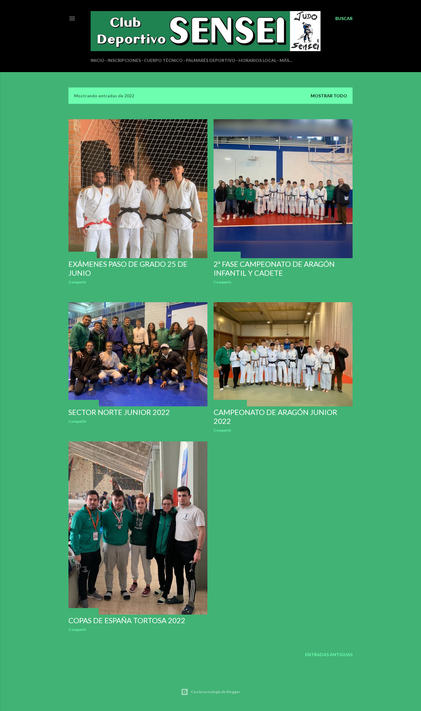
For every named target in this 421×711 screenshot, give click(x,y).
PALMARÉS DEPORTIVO (210, 60)
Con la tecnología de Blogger (215, 691)
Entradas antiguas (329, 654)
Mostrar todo (329, 95)
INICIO (97, 60)
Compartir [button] (77, 282)
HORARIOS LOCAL (257, 60)
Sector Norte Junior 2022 (119, 412)
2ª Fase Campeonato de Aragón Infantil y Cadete (274, 268)
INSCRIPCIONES (124, 60)
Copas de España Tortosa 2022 (126, 620)
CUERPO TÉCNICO (163, 60)
